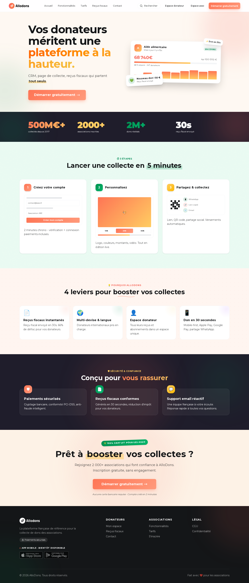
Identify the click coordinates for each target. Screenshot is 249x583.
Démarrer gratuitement (224, 6)
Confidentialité (201, 531)
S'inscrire (154, 536)
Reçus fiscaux (100, 5)
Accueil (48, 5)
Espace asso (197, 5)
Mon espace (114, 526)
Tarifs (84, 5)
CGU (195, 526)
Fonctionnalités (66, 5)
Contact (117, 5)
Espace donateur (174, 5)
